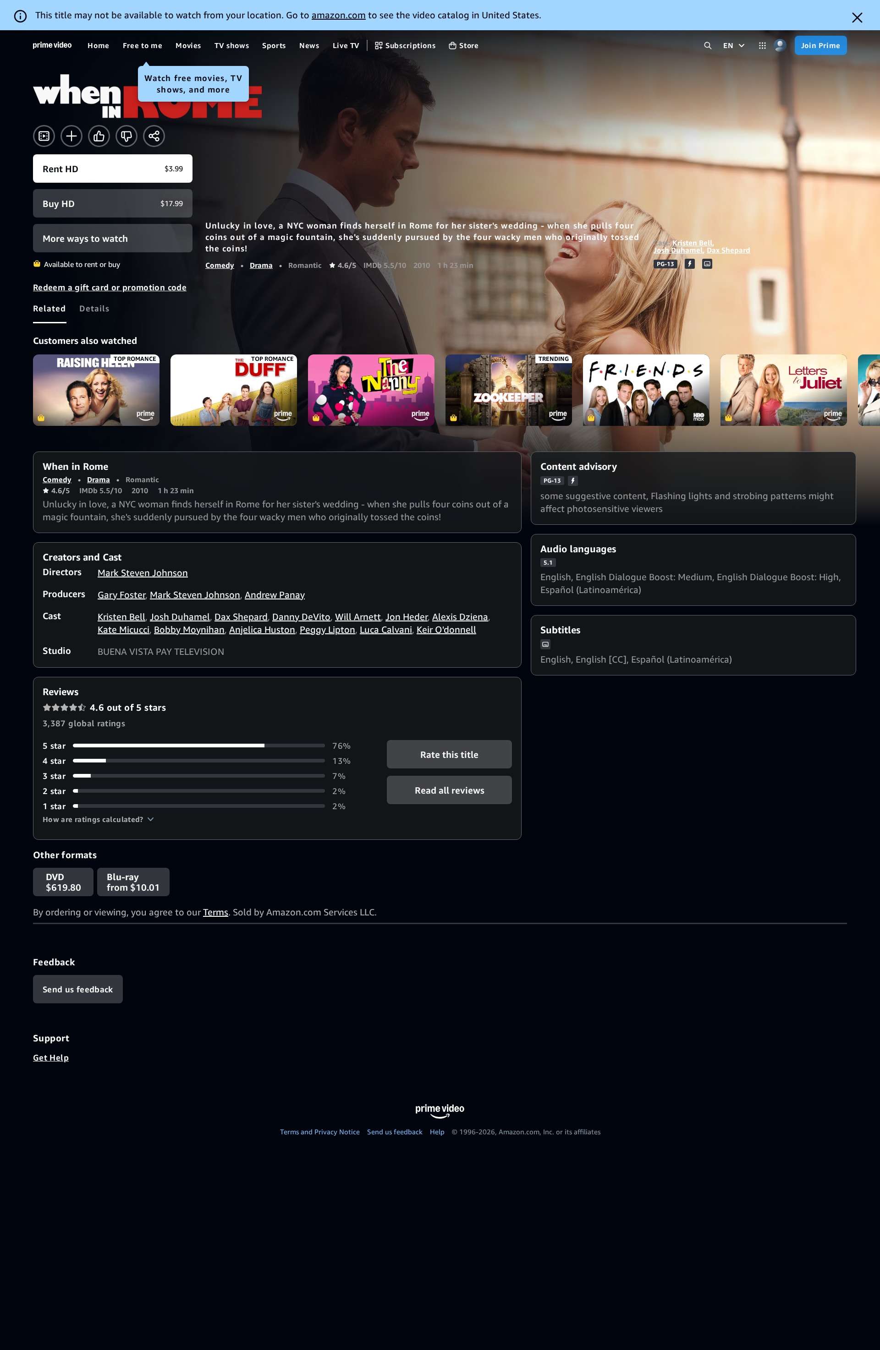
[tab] (49, 308)
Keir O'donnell (446, 629)
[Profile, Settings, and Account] (780, 45)
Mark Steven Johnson (143, 572)
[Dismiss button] (857, 17)
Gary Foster (121, 594)
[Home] (52, 45)
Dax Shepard (728, 250)
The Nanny (371, 389)
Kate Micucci (123, 629)
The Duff (233, 389)
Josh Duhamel (678, 250)
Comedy (219, 265)
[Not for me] (127, 136)
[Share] (154, 136)
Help (437, 1131)
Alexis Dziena (460, 616)
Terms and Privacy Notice (320, 1131)
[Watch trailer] (44, 136)
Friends (646, 389)
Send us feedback (395, 1131)
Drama (261, 265)
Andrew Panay (275, 594)
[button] (98, 819)
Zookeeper (509, 389)
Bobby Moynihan (189, 629)
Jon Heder (406, 616)
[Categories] (762, 45)
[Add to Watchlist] (71, 136)
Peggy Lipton (327, 629)
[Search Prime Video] (708, 45)
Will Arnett (358, 616)
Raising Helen (96, 389)
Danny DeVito (301, 616)
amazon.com (339, 15)
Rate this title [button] (449, 754)
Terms (215, 912)
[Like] (99, 136)
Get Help (51, 1057)
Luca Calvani (386, 629)
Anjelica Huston (262, 629)
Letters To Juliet (783, 389)
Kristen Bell (692, 242)
